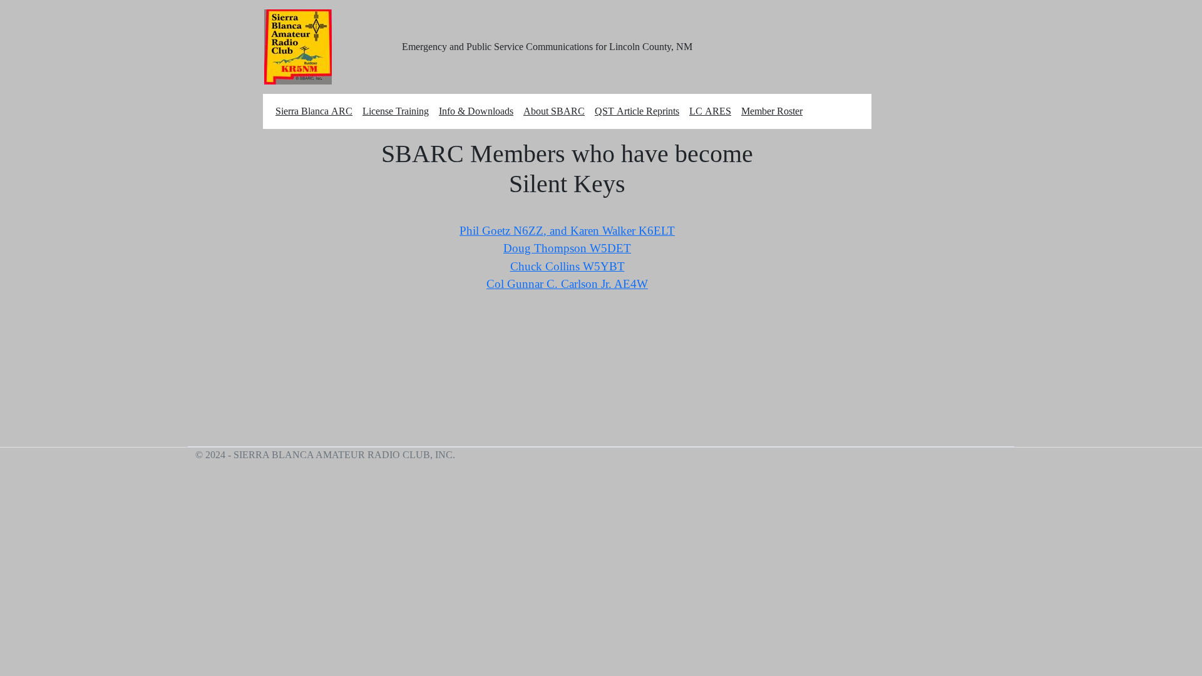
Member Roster (772, 111)
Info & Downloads (476, 111)
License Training (395, 111)
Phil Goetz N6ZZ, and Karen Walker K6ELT (567, 230)
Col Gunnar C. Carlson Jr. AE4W (567, 283)
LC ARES (710, 111)
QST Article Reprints (637, 111)
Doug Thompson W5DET (567, 248)
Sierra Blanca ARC (313, 111)
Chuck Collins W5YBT (567, 266)
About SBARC (554, 111)
